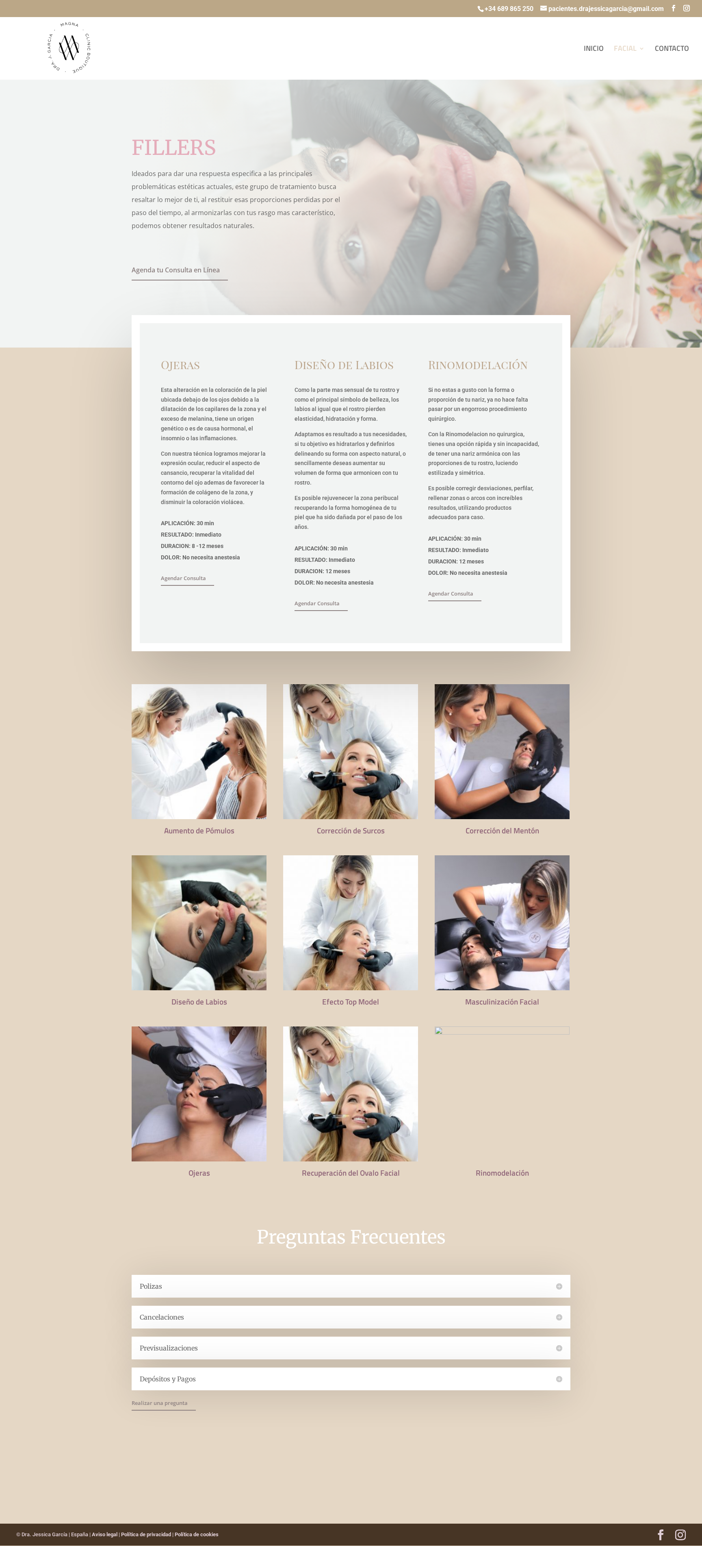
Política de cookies (197, 1534)
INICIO (594, 50)
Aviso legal (104, 1534)
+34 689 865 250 (509, 9)
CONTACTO (672, 50)
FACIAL (625, 50)
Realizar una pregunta (160, 1403)
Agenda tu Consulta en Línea (176, 269)
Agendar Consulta (183, 578)
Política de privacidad (146, 1534)
